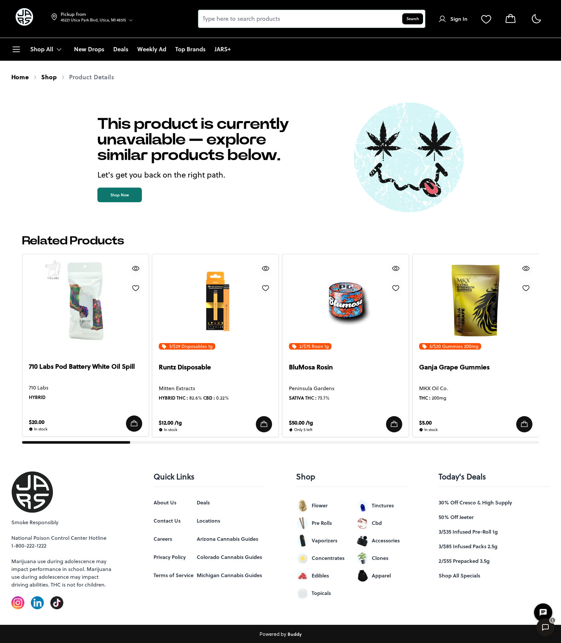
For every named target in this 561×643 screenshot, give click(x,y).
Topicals (321, 593)
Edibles (320, 575)
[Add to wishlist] (135, 287)
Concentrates (328, 558)
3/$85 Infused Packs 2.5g (468, 546)
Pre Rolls (322, 522)
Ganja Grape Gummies (454, 367)
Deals (203, 502)
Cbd (377, 522)
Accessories (386, 540)
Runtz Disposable (185, 367)
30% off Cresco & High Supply (475, 502)
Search (412, 18)
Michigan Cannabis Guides (229, 575)
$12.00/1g (170, 422)
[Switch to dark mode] (536, 19)
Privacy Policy (170, 557)
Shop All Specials (459, 575)
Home (20, 77)
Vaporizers (324, 540)
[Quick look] (135, 268)
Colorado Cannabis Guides (229, 557)
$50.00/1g (301, 422)
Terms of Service (173, 575)
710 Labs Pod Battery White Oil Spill (82, 366)
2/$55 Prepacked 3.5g (464, 560)
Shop (49, 77)
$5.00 (425, 422)
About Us (165, 502)
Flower (320, 505)
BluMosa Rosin (311, 367)
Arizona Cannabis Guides (227, 538)
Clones (380, 558)
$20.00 (36, 422)
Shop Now (119, 195)
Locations (208, 520)
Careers (163, 538)
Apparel (381, 575)
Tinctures (383, 505)
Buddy (295, 634)
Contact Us (167, 520)
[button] (134, 423)
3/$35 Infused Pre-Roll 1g (468, 531)
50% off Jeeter (456, 517)
